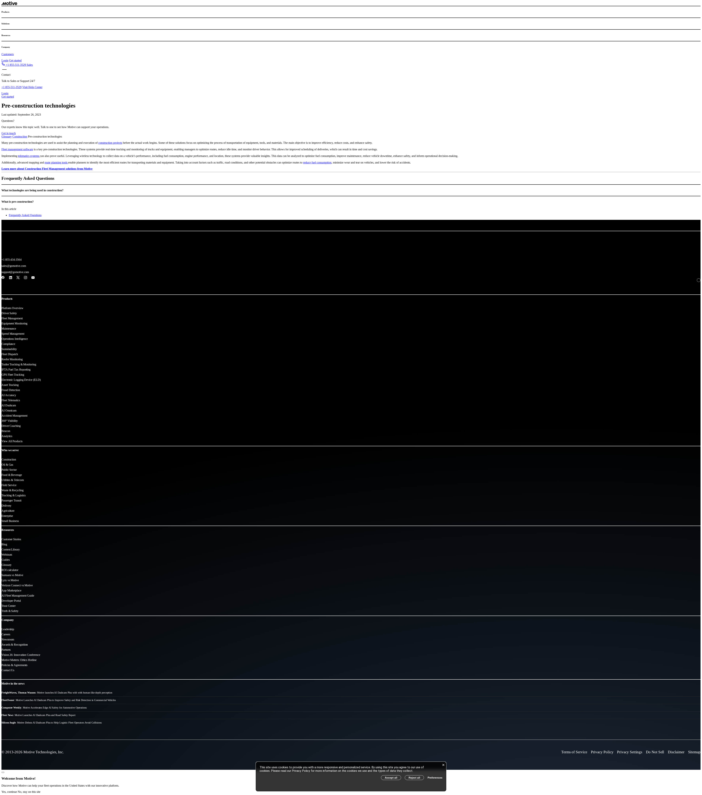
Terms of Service (574, 752)
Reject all (414, 777)
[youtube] (33, 277)
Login (4, 60)
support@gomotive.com (15, 272)
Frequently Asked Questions (25, 215)
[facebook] (3, 277)
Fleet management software (17, 149)
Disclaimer (676, 752)
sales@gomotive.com (13, 265)
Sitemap (694, 752)
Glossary (6, 136)
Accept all (391, 777)
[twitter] (18, 277)
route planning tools (56, 162)
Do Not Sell (655, 752)
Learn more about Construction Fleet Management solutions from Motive (47, 168)
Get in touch (8, 133)
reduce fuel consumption (317, 162)
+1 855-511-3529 (11, 87)
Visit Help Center (32, 87)
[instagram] (25, 277)
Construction (19, 136)
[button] (17, 64)
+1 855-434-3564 (11, 259)
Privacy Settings (629, 752)
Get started (15, 60)
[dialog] (351, 776)
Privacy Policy (602, 752)
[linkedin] (10, 277)
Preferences (435, 777)
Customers (7, 54)
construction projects (110, 142)
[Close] (2, 772)
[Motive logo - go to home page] (9, 4)
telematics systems (29, 155)
